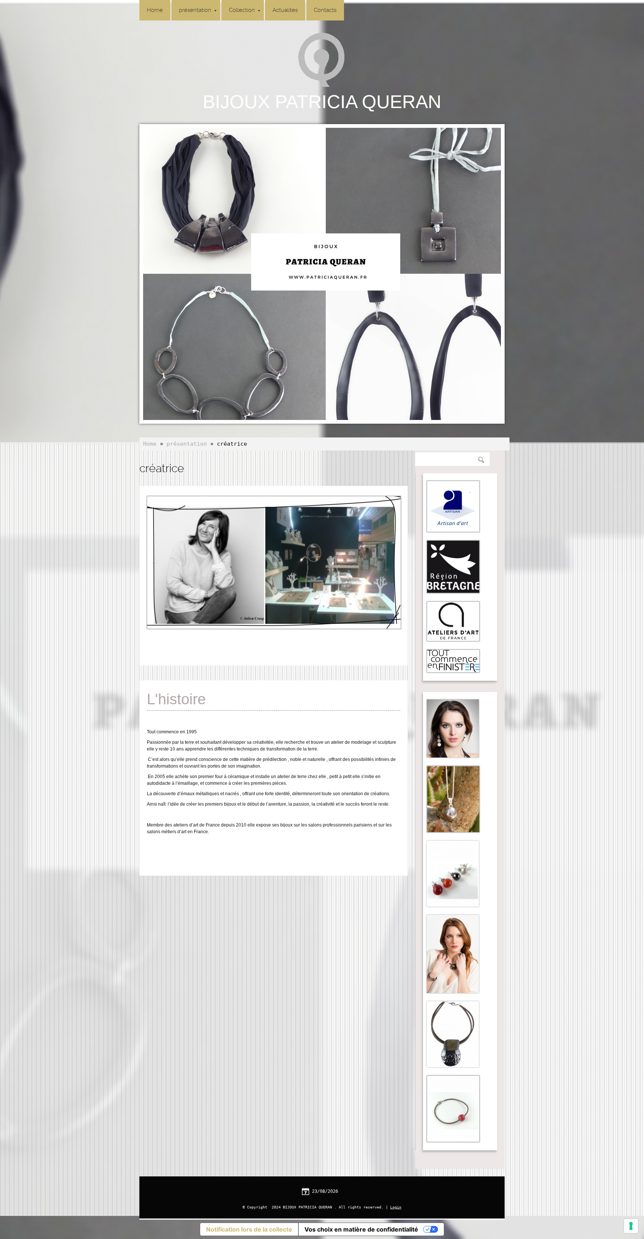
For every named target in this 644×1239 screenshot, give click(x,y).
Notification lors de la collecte (249, 1229)
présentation (195, 10)
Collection (242, 10)
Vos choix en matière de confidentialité (361, 1229)
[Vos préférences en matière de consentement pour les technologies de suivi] (631, 1226)
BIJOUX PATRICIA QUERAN (322, 101)
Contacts (325, 10)
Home (155, 10)
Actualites (285, 10)
